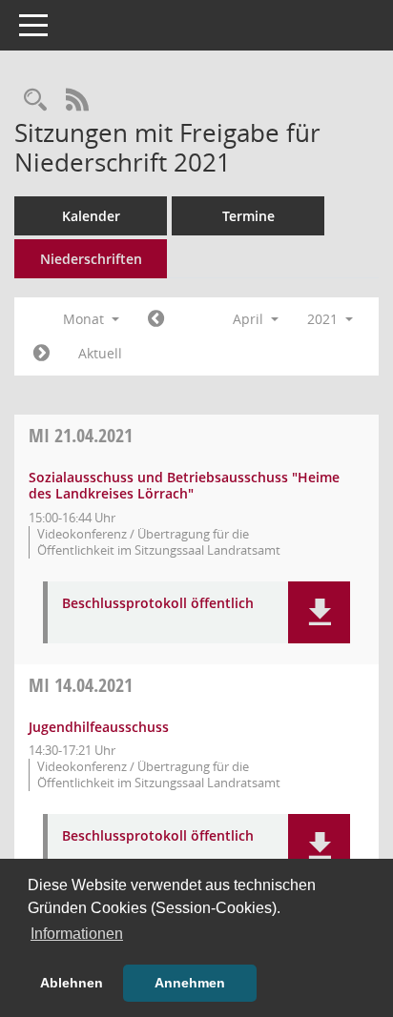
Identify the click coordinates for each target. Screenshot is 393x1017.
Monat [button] (85, 319)
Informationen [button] (77, 933)
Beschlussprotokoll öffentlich (158, 604)
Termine (248, 216)
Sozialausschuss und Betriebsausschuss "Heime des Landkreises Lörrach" (184, 485)
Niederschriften (91, 259)
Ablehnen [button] (71, 982)
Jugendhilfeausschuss (99, 727)
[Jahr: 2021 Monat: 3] (156, 319)
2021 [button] (324, 319)
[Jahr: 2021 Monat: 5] (41, 353)
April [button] (250, 319)
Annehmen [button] (190, 982)
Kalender (91, 216)
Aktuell (100, 353)
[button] (319, 612)
